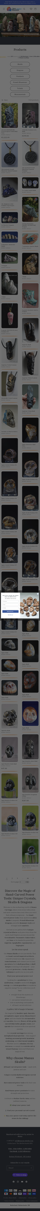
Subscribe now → (10, 611)
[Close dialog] (38, 594)
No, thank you (10, 614)
